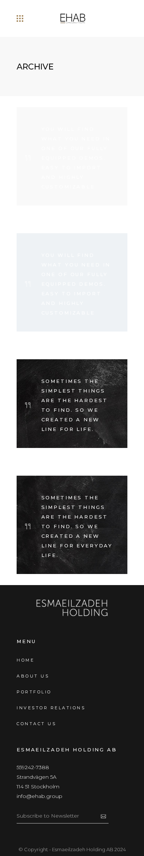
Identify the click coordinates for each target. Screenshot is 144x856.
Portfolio (34, 691)
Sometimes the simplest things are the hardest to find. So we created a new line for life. (74, 405)
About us (33, 676)
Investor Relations (51, 707)
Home (25, 660)
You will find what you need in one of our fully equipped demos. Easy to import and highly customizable (76, 158)
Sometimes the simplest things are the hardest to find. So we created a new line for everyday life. (77, 526)
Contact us (36, 723)
